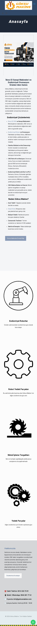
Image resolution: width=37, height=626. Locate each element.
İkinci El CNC (12, 121)
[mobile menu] (34, 4)
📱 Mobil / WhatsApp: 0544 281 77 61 (18, 595)
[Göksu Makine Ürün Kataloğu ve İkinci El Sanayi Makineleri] (18, 54)
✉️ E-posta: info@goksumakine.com (17, 599)
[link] (18, 54)
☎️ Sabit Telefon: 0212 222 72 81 (16, 591)
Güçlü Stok (11, 209)
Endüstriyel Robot (14, 132)
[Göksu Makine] (18, 5)
